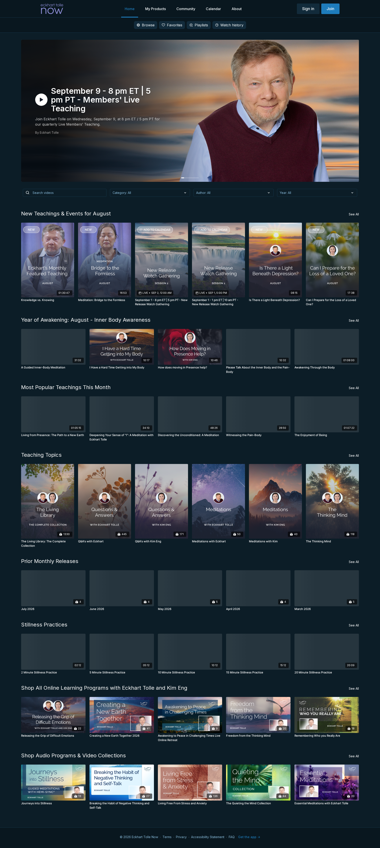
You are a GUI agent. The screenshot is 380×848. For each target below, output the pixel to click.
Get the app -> (249, 837)
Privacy (181, 837)
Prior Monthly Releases (49, 561)
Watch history (231, 25)
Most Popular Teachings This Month (66, 387)
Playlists (201, 25)
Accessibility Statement (207, 837)
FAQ (232, 837)
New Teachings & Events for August (66, 213)
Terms (167, 837)
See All (354, 214)
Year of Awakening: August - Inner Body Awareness (85, 320)
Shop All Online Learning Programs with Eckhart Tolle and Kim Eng (104, 688)
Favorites (174, 25)
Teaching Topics (41, 455)
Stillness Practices (44, 624)
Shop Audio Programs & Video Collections (73, 755)
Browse (148, 25)
